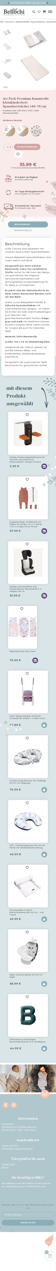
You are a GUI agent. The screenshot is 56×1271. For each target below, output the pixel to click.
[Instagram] (14, 1105)
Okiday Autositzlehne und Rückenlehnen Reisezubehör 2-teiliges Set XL (25, 588)
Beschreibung (22, 224)
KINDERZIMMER (22, 22)
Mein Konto (10, 1146)
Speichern (9, 22)
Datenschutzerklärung (19, 1127)
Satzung (8, 1124)
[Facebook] (6, 1105)
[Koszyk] (44, 12)
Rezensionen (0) (23, 230)
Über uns (8, 1164)
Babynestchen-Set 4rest (22, 651)
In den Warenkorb (27, 147)
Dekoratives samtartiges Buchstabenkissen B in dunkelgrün (27, 1040)
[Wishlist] (39, 12)
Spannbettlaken (38, 22)
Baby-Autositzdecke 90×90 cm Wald (26, 976)
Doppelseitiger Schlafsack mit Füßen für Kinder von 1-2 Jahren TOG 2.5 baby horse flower (25, 524)
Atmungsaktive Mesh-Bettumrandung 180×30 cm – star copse (26, 912)
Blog (5, 1167)
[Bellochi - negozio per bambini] (15, 12)
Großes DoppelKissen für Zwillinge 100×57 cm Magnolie (27, 782)
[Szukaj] (33, 12)
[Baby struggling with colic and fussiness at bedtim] (42, 1078)
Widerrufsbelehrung (17, 1149)
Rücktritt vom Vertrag (19, 1130)
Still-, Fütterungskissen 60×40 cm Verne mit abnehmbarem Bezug (27, 846)
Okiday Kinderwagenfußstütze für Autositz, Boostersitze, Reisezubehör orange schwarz (27, 459)
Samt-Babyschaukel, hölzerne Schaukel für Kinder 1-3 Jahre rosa (27, 717)
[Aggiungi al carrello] (44, 725)
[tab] (28, 224)
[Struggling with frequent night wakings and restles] (14, 1078)
